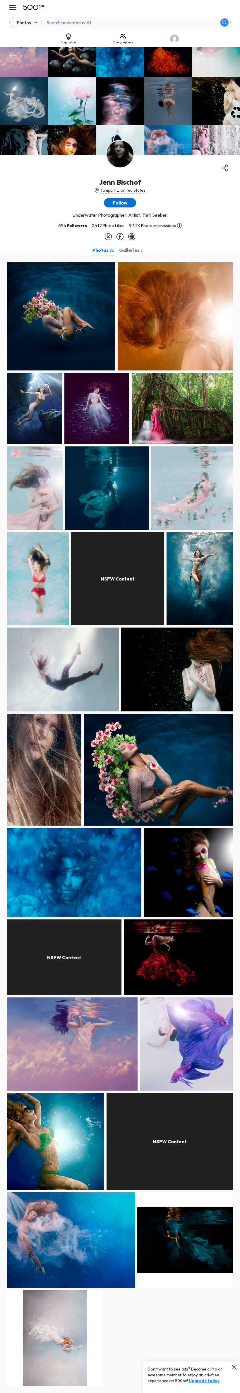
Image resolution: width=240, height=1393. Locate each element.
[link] (61, 316)
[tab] (103, 250)
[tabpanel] (120, 824)
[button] (224, 22)
